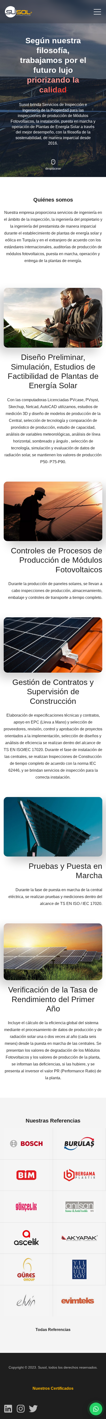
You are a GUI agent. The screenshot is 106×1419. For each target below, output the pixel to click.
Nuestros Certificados (53, 1388)
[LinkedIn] (8, 1408)
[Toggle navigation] (97, 12)
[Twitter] (33, 1408)
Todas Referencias (53, 1330)
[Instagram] (20, 1408)
